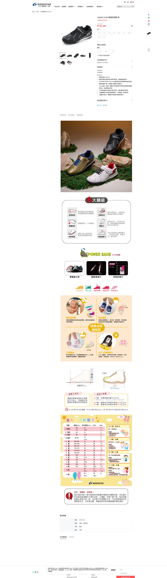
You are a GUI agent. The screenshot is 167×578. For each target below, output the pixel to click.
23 (99, 37)
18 (99, 32)
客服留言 (93, 575)
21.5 (119, 32)
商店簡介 (69, 575)
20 (109, 32)
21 (114, 32)
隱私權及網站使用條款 (72, 577)
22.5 (129, 32)
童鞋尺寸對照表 (101, 44)
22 (124, 32)
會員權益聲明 (94, 577)
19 (104, 32)
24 (104, 37)
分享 (100, 105)
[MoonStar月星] (41, 4)
